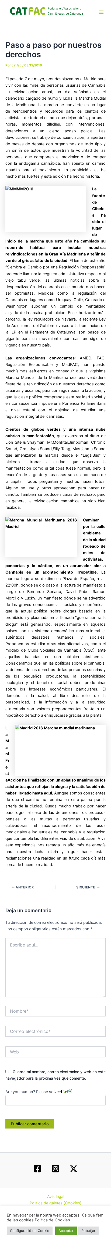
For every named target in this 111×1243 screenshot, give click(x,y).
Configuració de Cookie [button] (29, 1230)
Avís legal (55, 1196)
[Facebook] (37, 1169)
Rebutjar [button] (88, 1230)
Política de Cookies (52, 1220)
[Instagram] (55, 1169)
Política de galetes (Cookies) (55, 1203)
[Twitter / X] (74, 1169)
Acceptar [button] (66, 1230)
